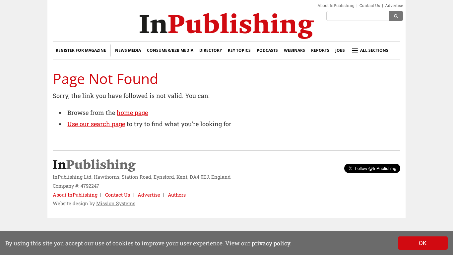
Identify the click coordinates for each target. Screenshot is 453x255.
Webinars (294, 50)
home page (132, 113)
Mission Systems (115, 203)
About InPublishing (336, 5)
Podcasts (267, 50)
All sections (374, 50)
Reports (320, 50)
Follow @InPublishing (375, 168)
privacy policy (271, 243)
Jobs (340, 50)
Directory (210, 50)
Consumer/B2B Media (170, 50)
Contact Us (369, 5)
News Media (128, 50)
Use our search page (96, 124)
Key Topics (239, 50)
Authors (177, 195)
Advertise (394, 5)
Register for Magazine (81, 50)
